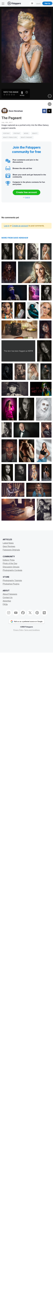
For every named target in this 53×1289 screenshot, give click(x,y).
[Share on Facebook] (44, 111)
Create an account (20, 225)
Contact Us (7, 597)
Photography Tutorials (12, 580)
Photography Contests (12, 570)
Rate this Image (10, 92)
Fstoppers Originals (11, 549)
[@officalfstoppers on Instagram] (9, 613)
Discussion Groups (11, 566)
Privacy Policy (18, 630)
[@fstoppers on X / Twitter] (30, 613)
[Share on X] (49, 111)
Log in (27, 197)
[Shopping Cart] (32, 3)
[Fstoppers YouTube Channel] (16, 613)
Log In (38, 3)
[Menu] (3, 3)
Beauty (34, 133)
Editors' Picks (9, 560)
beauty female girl (10, 137)
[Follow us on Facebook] (23, 613)
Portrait (6, 133)
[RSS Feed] (44, 613)
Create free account (26, 192)
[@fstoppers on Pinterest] (37, 613)
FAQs (5, 604)
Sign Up (47, 3)
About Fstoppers (10, 594)
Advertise (7, 600)
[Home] (14, 3)
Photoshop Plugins (11, 583)
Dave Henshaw (16, 110)
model (26, 133)
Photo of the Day (10, 563)
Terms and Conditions (32, 630)
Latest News (8, 543)
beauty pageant (26, 137)
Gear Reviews (9, 546)
